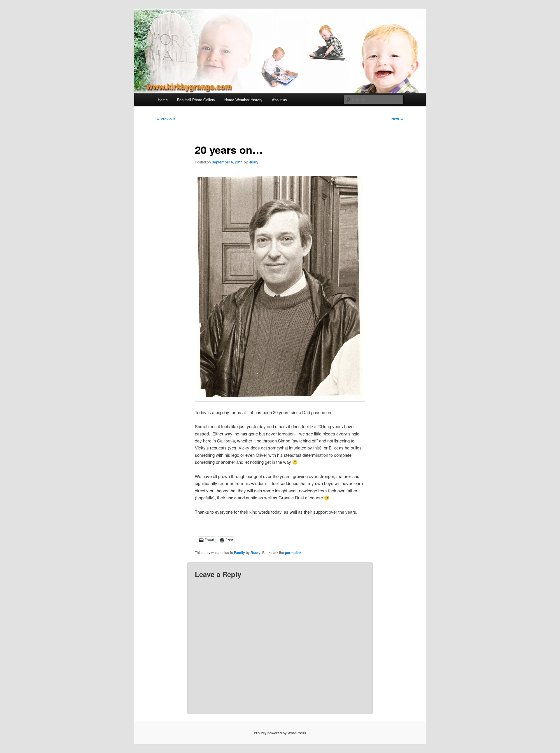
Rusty (253, 162)
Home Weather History (243, 99)
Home (163, 99)
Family (239, 552)
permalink (293, 552)
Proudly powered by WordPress (280, 732)
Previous (166, 118)
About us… (281, 99)
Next (397, 118)
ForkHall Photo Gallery (196, 99)
